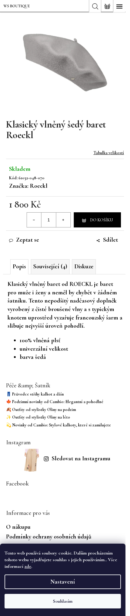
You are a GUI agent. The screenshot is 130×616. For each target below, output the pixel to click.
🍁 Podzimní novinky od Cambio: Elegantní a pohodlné (54, 401)
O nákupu (18, 527)
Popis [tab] (19, 266)
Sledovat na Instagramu (81, 458)
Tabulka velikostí (108, 152)
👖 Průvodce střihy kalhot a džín (35, 394)
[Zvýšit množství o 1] (63, 220)
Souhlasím (63, 601)
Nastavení (62, 581)
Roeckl (38, 186)
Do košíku (101, 220)
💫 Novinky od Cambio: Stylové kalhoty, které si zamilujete (58, 425)
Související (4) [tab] (50, 266)
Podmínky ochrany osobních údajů (48, 536)
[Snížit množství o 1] (34, 220)
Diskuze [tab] (83, 266)
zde (27, 566)
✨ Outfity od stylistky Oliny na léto (38, 417)
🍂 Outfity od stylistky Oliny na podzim (41, 409)
